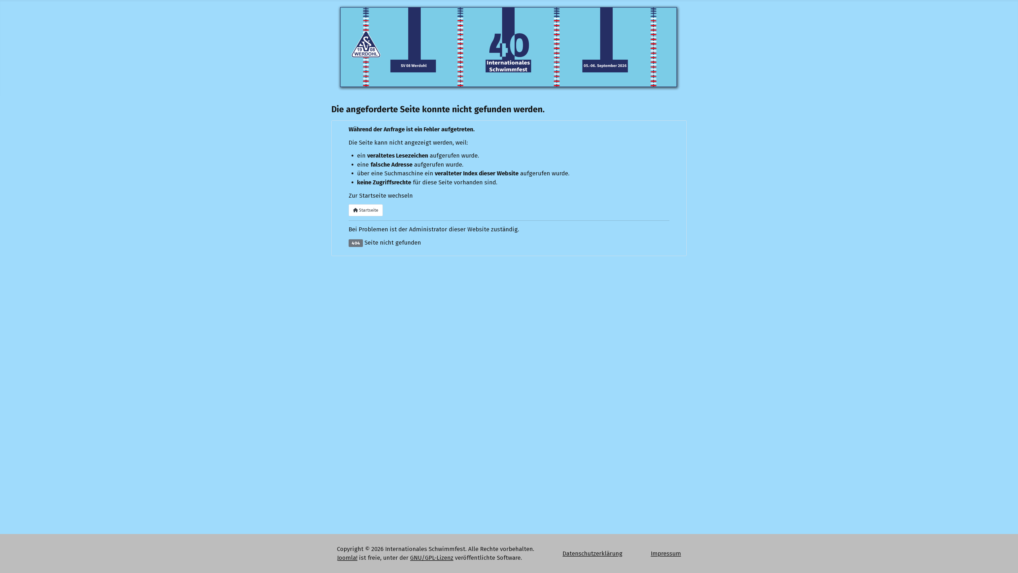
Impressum (666, 553)
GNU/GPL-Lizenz (431, 557)
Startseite (368, 210)
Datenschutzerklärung (592, 553)
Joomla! (347, 557)
